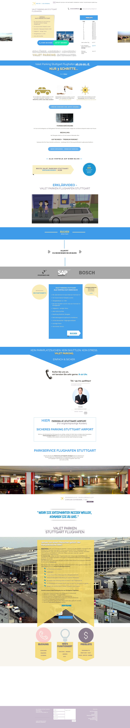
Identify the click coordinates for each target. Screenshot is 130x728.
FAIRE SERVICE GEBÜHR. (86, 655)
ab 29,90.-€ (82, 64)
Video (65, 74)
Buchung (95, 713)
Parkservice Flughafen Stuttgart (92, 715)
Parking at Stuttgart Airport (92, 718)
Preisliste (95, 712)
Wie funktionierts (94, 714)
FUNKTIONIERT (64, 646)
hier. (81, 437)
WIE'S (65, 644)
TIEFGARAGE (81, 98)
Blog (96, 720)
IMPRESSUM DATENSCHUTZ (41, 722)
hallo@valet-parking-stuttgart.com (42, 712)
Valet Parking (45, 566)
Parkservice (53, 562)
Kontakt (96, 716)
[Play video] (65, 209)
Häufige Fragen (94, 717)
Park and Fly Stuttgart (55, 602)
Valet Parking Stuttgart (93, 711)
